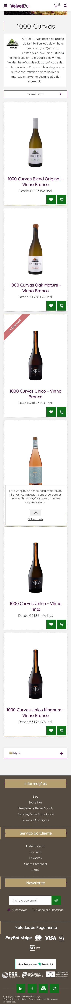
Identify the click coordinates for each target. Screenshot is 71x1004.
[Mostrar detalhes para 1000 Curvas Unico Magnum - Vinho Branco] (35, 674)
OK (35, 512)
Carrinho (58, 4)
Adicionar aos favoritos (51, 199)
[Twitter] (20, 988)
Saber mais (35, 519)
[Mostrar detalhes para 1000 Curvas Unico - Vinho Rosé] (35, 461)
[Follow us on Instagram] (54, 988)
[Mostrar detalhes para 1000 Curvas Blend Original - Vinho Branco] (35, 143)
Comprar (61, 199)
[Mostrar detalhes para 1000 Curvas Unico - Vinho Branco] (35, 355)
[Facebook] (32, 988)
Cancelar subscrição (50, 910)
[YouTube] (43, 988)
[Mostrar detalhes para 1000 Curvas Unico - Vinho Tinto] (35, 568)
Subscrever (19, 910)
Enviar (56, 900)
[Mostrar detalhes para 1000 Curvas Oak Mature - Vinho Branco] (35, 249)
